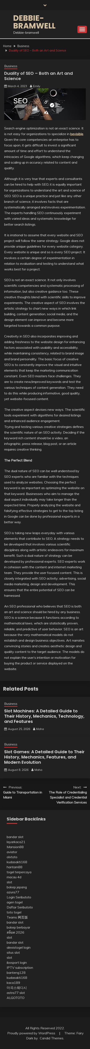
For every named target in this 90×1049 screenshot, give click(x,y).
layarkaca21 (16, 842)
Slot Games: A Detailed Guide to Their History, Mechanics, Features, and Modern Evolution (44, 757)
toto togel (14, 912)
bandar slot (15, 837)
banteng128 (16, 972)
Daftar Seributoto (20, 907)
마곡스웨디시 (17, 988)
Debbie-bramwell (34, 22)
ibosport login (17, 962)
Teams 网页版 (17, 917)
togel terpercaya (19, 872)
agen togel (15, 902)
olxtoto (12, 857)
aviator (12, 852)
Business (10, 66)
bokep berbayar (18, 927)
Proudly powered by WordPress (31, 1033)
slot (9, 882)
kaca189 (13, 983)
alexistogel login (19, 947)
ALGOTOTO (15, 998)
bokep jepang (17, 887)
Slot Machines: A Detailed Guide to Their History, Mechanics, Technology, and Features (44, 716)
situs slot (13, 952)
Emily (36, 86)
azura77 (13, 892)
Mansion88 (15, 847)
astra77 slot (16, 993)
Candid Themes (51, 1038)
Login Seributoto (19, 897)
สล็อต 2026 (15, 932)
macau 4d (14, 877)
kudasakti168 (17, 862)
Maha (40, 729)
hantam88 (14, 867)
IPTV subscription (20, 967)
